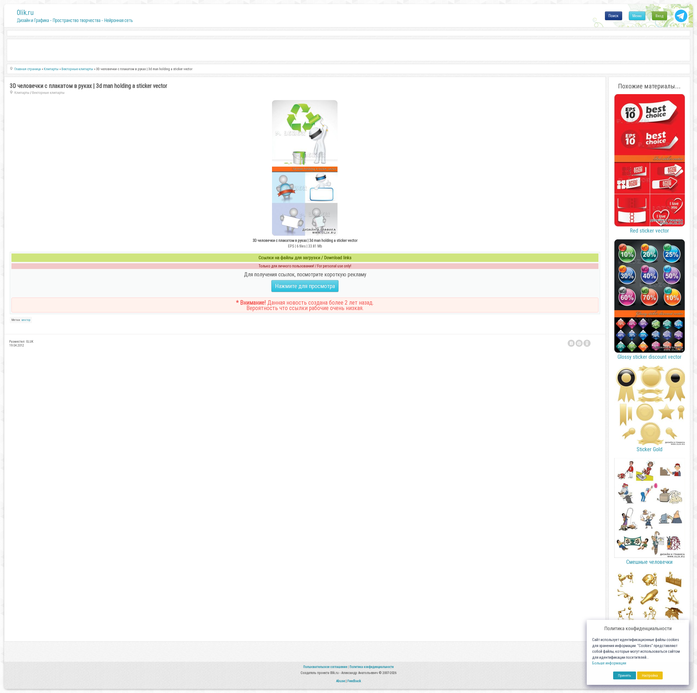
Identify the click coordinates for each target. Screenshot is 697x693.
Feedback (354, 681)
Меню (637, 16)
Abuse (340, 681)
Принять (624, 675)
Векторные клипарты (48, 93)
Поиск (614, 16)
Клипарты (21, 93)
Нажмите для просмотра (305, 286)
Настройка (650, 675)
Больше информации (609, 663)
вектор (26, 320)
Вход (660, 16)
